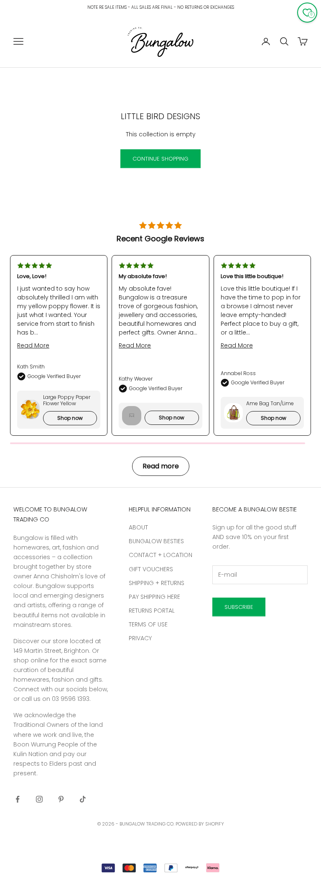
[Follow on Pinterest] (61, 799)
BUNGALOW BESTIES (156, 541)
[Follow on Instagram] (39, 799)
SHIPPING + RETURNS (156, 583)
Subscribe (238, 607)
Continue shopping (160, 159)
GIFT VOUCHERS (151, 569)
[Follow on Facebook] (17, 799)
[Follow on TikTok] (83, 799)
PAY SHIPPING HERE (154, 597)
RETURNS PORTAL (152, 610)
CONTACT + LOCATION (160, 555)
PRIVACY (140, 638)
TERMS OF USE (148, 624)
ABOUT (138, 527)
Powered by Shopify (200, 823)
